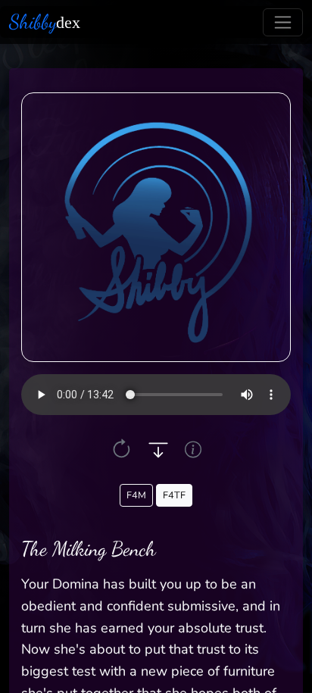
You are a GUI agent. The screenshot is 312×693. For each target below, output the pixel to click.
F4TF (174, 495)
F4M (136, 495)
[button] (122, 449)
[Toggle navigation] (283, 22)
